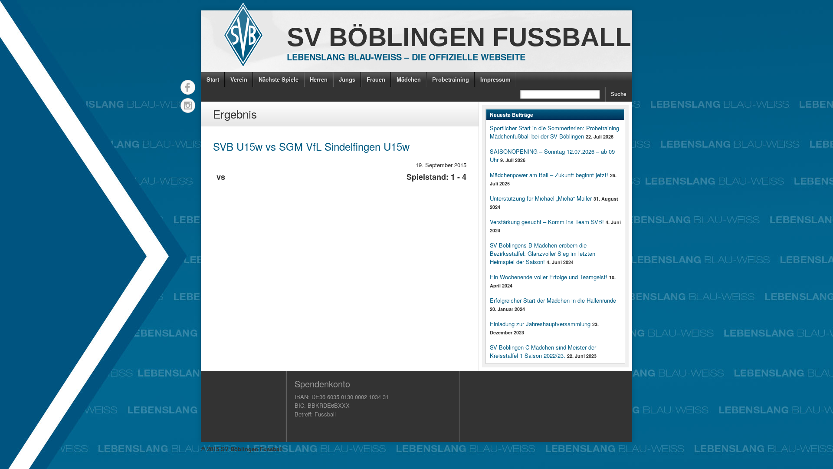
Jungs (347, 79)
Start (213, 79)
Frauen (376, 79)
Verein (238, 79)
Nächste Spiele (278, 79)
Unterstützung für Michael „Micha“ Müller (541, 198)
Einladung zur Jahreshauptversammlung (540, 324)
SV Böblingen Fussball (459, 37)
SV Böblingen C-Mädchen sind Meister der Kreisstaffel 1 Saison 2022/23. (543, 351)
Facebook (188, 87)
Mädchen (409, 79)
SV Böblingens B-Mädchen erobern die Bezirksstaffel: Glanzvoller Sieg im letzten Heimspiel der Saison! (542, 253)
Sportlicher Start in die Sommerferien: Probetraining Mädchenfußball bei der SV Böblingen (554, 132)
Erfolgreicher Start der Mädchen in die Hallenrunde (553, 300)
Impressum (495, 79)
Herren (319, 79)
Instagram (188, 105)
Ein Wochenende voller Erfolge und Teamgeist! (548, 277)
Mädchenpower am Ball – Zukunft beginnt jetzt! (549, 175)
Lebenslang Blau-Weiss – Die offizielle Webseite (406, 56)
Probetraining (450, 79)
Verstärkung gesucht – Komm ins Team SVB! (547, 222)
